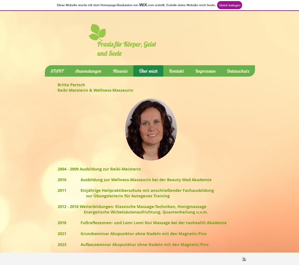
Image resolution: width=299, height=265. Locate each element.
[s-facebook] (244, 259)
